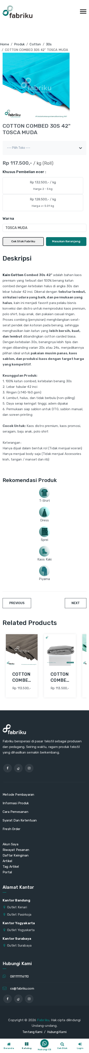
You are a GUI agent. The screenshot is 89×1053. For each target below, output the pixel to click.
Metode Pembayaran (18, 795)
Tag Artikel (11, 867)
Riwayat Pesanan (16, 850)
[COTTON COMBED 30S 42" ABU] (22, 650)
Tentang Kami (32, 1032)
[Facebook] (7, 768)
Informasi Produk (16, 803)
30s (49, 44)
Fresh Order (11, 829)
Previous (16, 603)
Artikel (7, 861)
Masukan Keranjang (66, 241)
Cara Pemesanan (15, 812)
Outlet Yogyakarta (21, 930)
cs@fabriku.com (22, 988)
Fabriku (43, 1020)
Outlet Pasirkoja (19, 914)
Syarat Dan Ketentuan (20, 820)
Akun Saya (10, 844)
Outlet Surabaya (19, 945)
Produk (19, 44)
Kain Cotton (13, 275)
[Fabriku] (17, 11)
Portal (7, 872)
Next (76, 603)
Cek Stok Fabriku (23, 241)
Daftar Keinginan (16, 855)
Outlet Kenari (17, 907)
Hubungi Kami (57, 1032)
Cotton (35, 44)
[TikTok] (18, 768)
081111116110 (19, 976)
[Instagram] (29, 768)
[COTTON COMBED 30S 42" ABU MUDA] (60, 650)
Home (4, 44)
